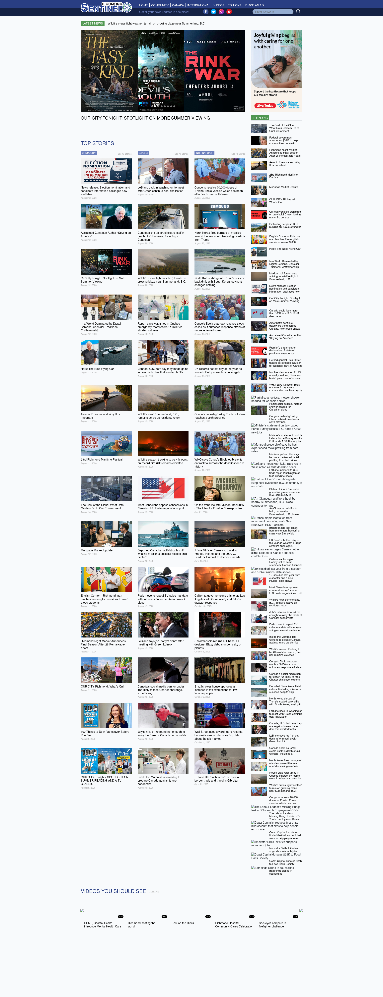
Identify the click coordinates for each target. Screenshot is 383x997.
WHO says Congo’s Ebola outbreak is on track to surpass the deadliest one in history (285, 389)
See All (154, 892)
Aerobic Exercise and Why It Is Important (284, 163)
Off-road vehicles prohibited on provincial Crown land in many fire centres (285, 214)
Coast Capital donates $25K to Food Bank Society (285, 862)
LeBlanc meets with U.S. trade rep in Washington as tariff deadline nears (284, 472)
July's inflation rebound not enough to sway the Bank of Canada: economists (285, 615)
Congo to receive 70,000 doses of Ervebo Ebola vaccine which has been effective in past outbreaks (284, 801)
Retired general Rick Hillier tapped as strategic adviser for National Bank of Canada (285, 362)
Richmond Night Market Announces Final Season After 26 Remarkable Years (285, 152)
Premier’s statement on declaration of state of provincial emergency (282, 350)
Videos (218, 5)
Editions (234, 5)
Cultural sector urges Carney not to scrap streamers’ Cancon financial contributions (285, 563)
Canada (178, 5)
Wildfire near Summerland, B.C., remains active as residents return (284, 602)
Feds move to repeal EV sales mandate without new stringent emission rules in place (285, 628)
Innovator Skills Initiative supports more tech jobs (283, 849)
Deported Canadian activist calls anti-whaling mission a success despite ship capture (285, 690)
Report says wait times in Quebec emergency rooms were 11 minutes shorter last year (285, 777)
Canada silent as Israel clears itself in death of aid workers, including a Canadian (284, 752)
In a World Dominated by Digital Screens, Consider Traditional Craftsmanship (284, 264)
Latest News (92, 23)
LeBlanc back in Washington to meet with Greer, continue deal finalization (285, 713)
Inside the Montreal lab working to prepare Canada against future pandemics (284, 639)
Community (160, 5)
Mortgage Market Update (283, 187)
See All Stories (125, 153)
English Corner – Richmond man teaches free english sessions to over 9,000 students (285, 240)
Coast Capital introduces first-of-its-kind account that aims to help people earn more (285, 836)
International (198, 5)
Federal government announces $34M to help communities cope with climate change (283, 142)
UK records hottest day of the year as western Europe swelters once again (285, 543)
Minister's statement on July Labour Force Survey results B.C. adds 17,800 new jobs (285, 438)
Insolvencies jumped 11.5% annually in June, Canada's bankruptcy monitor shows (285, 375)
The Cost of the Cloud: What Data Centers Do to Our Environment (284, 128)
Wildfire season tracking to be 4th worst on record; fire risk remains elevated (284, 652)
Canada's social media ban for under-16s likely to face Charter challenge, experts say (285, 678)
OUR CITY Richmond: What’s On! (282, 200)
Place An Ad (254, 5)
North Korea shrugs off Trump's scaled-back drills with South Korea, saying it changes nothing (285, 702)
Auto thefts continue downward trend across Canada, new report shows (284, 325)
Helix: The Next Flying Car (284, 248)
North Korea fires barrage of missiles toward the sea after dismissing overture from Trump (285, 764)
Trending (260, 118)
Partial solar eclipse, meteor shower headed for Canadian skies (285, 406)
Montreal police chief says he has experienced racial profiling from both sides (284, 457)
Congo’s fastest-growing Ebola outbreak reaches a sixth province (284, 419)
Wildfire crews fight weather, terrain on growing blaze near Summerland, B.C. (285, 788)
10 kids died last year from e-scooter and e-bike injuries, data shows (284, 577)
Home (144, 5)
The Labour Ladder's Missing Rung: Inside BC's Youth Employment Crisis (284, 816)
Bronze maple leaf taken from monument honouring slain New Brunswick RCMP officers (284, 532)
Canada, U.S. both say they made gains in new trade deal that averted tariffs (285, 726)
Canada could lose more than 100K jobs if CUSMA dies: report (284, 313)
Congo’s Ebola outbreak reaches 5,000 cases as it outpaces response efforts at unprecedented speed (285, 665)
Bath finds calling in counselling (280, 872)
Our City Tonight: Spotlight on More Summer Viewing (284, 299)
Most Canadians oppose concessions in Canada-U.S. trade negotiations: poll (285, 590)
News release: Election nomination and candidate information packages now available (284, 290)
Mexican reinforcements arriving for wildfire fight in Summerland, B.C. (284, 276)
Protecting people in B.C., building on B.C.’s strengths (285, 225)
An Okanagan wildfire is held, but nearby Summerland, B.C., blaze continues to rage (284, 512)
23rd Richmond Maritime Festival (283, 176)
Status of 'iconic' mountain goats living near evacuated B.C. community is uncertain (285, 493)
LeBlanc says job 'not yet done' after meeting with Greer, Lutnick (284, 738)
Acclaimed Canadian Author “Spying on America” (285, 336)
